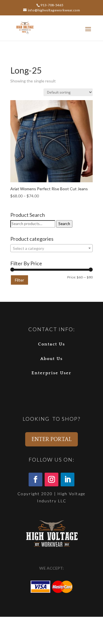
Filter (19, 280)
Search (64, 223)
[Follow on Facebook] (35, 479)
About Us (51, 358)
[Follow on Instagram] (51, 479)
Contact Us (51, 344)
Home (15, 59)
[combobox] (51, 248)
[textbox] (51, 248)
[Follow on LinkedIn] (67, 479)
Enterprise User (51, 373)
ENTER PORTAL (51, 439)
